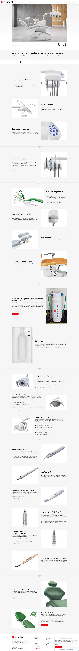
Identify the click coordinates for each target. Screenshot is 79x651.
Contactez (37, 648)
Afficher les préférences (73, 647)
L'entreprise (37, 637)
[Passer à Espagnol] (68, 2)
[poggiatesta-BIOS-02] (18, 636)
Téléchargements (39, 645)
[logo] (7, 1)
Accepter (58, 647)
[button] (77, 638)
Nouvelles (37, 646)
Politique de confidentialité (69, 649)
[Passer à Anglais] (66, 2)
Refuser (66, 647)
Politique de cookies (62, 649)
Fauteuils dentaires (50, 637)
